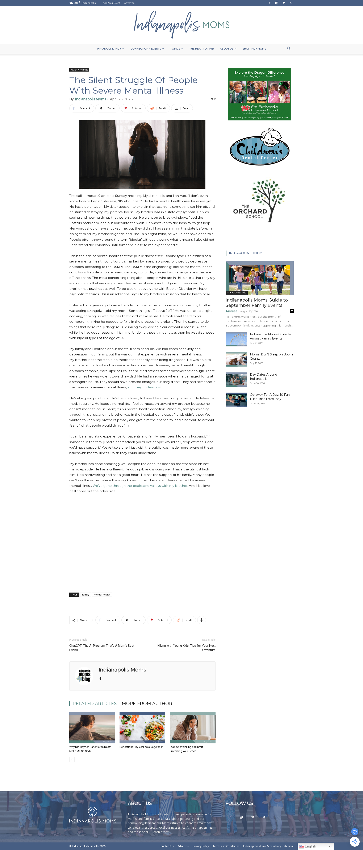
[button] (289, 49)
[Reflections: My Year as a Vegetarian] (142, 727)
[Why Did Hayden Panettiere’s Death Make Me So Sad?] (92, 727)
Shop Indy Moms (254, 48)
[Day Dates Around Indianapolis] (236, 379)
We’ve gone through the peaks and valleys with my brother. (140, 486)
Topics (175, 48)
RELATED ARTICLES (95, 703)
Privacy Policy (201, 846)
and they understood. (145, 387)
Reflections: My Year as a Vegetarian (141, 746)
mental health (102, 594)
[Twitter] (290, 3)
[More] (201, 620)
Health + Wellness (79, 69)
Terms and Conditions (226, 846)
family (85, 594)
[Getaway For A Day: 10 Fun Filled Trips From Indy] (236, 400)
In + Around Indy (109, 48)
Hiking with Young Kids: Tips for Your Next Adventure (187, 648)
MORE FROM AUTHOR (147, 703)
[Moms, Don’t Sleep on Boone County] (236, 359)
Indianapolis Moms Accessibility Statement (268, 846)
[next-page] (78, 759)
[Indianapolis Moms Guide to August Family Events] (236, 339)
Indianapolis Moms (90, 99)
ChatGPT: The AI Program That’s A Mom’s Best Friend (101, 648)
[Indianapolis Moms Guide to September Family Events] (260, 278)
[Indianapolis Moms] (181, 25)
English (310, 846)
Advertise (129, 2)
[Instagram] (277, 3)
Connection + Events (145, 48)
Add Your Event (111, 2)
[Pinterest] (283, 3)
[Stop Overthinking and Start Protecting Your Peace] (193, 727)
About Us (226, 48)
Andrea (231, 311)
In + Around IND (236, 292)
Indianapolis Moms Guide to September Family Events (257, 302)
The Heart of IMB (201, 48)
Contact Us (167, 846)
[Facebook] (270, 3)
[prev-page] (72, 759)
